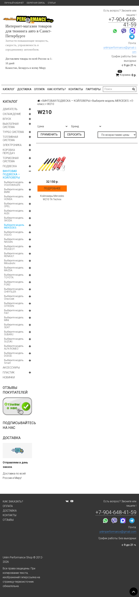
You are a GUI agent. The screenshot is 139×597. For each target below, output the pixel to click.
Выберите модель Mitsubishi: (14, 262)
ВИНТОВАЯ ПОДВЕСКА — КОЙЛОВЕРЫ (11, 174)
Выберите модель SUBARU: (14, 333)
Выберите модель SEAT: (14, 326)
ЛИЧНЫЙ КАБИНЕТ (14, 3)
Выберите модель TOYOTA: (14, 276)
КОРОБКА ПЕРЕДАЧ (9, 151)
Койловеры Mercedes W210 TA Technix (52, 198)
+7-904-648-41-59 (122, 22)
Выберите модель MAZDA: (14, 269)
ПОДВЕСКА (10, 166)
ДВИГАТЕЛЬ (10, 109)
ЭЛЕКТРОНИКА (12, 145)
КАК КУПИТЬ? (56, 89)
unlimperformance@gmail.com (117, 531)
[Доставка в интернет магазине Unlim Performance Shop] (17, 450)
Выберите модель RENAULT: (14, 254)
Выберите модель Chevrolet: (14, 297)
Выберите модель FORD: (14, 283)
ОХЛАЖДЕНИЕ (12, 114)
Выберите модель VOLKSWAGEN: (14, 183)
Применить (49, 134)
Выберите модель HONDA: (14, 198)
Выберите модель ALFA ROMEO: (14, 347)
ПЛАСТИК (9, 372)
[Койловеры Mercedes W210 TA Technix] (52, 163)
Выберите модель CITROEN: (14, 304)
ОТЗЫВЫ (8, 519)
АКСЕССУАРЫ (11, 367)
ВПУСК (7, 119)
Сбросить (74, 134)
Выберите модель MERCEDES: (14, 226)
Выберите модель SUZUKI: (14, 340)
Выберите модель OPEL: (14, 205)
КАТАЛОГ (9, 89)
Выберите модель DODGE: (14, 354)
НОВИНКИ (9, 377)
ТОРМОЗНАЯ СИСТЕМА (10, 159)
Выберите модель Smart (14, 361)
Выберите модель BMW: (14, 190)
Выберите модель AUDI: (14, 212)
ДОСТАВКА (24, 89)
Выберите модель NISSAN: (14, 240)
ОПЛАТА (39, 89)
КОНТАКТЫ (75, 89)
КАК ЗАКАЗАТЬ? (13, 501)
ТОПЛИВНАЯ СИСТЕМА (10, 138)
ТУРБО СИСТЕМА (13, 132)
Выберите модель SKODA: (14, 219)
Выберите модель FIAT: (14, 311)
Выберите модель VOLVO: (14, 233)
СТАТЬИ (52, 3)
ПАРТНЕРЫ (93, 89)
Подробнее (52, 188)
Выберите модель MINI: (14, 319)
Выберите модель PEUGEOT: (14, 247)
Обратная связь (36, 3)
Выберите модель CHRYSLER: (14, 290)
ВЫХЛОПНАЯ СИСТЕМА (10, 125)
